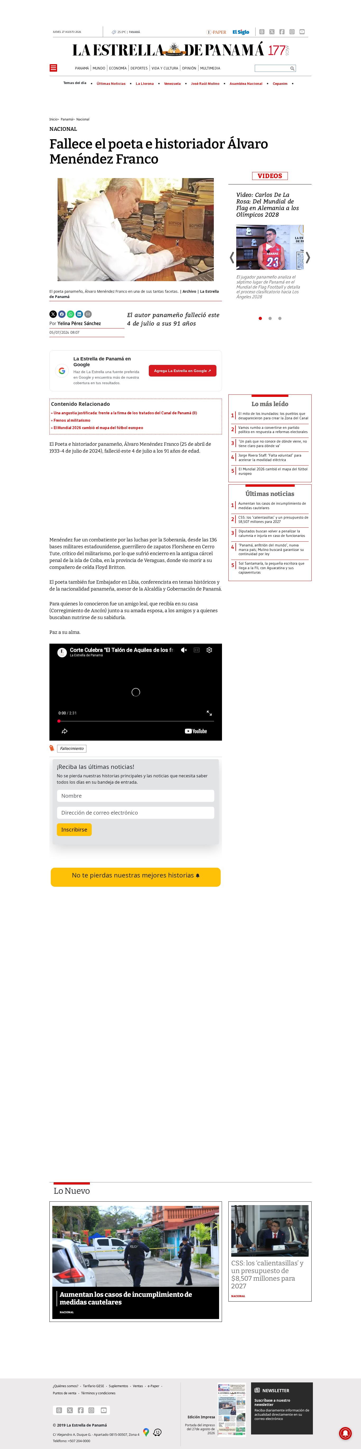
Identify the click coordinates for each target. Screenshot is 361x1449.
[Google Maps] (146, 1431)
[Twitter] (53, 314)
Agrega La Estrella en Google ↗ (182, 371)
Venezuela (172, 84)
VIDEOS (270, 176)
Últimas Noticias (111, 84)
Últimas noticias (270, 494)
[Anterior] (232, 257)
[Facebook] (282, 31)
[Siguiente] (307, 257)
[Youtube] (302, 31)
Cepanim (280, 84)
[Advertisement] (135, 1100)
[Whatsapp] (70, 314)
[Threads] (262, 31)
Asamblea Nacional (246, 84)
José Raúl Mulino (205, 84)
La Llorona (145, 84)
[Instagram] (292, 31)
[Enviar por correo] (88, 314)
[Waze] (157, 1431)
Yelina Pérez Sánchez (79, 323)
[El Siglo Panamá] (241, 32)
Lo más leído (270, 404)
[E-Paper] (216, 32)
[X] (272, 31)
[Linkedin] (79, 314)
